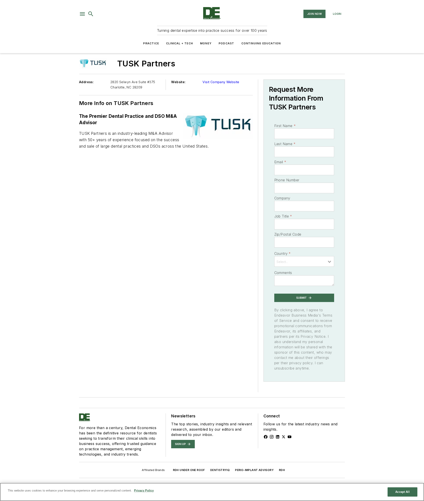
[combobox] (304, 261)
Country (282, 253)
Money (206, 43)
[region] (212, 492)
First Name (285, 126)
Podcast (226, 43)
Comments (283, 272)
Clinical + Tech (179, 43)
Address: (86, 82)
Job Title (283, 216)
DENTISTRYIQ (220, 470)
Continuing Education (261, 43)
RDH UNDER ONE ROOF (189, 470)
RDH (282, 470)
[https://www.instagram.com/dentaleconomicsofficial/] (271, 437)
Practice (151, 43)
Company (282, 198)
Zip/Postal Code (287, 234)
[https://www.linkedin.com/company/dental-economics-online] (277, 437)
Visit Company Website (221, 82)
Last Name (285, 144)
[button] (82, 14)
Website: (178, 82)
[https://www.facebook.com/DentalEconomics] (265, 437)
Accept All (402, 491)
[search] (90, 14)
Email (280, 162)
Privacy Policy (144, 490)
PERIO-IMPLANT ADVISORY (254, 470)
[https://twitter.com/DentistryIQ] (283, 437)
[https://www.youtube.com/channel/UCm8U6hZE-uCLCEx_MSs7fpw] (289, 437)
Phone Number (286, 180)
